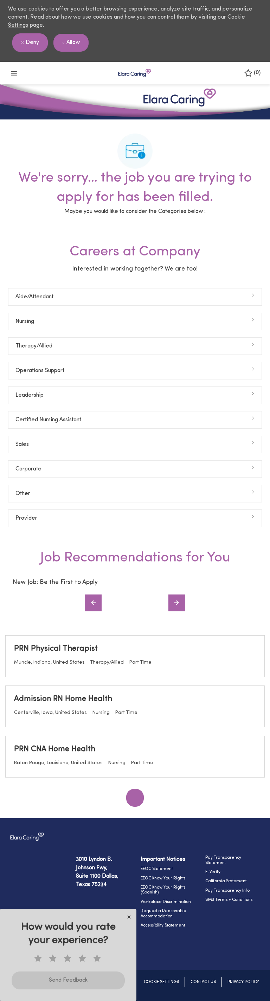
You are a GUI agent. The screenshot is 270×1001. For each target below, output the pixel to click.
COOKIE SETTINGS (161, 982)
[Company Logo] (134, 73)
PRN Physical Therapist (56, 649)
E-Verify (212, 872)
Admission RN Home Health (63, 699)
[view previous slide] (93, 602)
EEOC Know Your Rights (163, 878)
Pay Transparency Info (227, 891)
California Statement (225, 881)
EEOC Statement (157, 869)
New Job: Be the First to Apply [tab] (55, 582)
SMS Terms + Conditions (228, 900)
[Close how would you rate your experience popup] (129, 917)
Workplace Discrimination (166, 902)
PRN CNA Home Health (54, 749)
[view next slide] (176, 602)
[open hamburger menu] (13, 73)
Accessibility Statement (163, 925)
